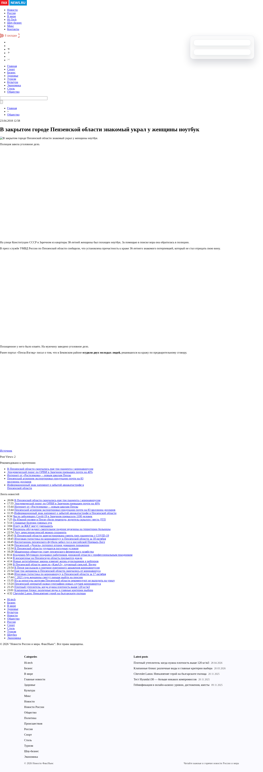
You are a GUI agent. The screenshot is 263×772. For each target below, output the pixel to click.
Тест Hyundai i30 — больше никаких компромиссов (165, 679)
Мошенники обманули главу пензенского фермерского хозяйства (54, 551)
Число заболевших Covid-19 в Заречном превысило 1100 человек (52, 516)
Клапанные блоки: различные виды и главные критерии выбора (53, 590)
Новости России (34, 706)
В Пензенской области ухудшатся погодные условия (46, 548)
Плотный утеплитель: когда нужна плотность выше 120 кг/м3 (52, 586)
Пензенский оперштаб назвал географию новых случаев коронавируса (57, 583)
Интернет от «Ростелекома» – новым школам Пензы (39, 475)
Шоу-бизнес (14, 22)
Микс (10, 25)
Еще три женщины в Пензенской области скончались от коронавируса (57, 570)
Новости (12, 9)
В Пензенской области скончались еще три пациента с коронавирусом (50, 468)
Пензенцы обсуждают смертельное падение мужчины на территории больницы (62, 529)
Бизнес (11, 72)
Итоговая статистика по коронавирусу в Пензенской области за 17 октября (60, 574)
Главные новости (34, 679)
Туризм (11, 78)
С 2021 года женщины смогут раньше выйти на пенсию (48, 577)
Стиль (11, 88)
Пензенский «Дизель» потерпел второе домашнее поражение (51, 545)
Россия (11, 13)
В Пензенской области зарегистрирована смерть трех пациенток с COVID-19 (61, 535)
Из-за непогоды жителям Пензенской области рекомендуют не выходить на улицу (64, 580)
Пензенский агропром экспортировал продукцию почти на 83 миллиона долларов (64, 509)
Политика (30, 718)
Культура (12, 82)
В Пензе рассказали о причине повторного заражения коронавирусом (57, 567)
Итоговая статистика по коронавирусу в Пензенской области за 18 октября (60, 538)
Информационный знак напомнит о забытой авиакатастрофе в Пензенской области (65, 513)
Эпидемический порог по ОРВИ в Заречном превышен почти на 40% (50, 472)
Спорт (11, 69)
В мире (11, 16)
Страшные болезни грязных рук (32, 522)
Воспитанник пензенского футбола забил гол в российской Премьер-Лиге (59, 542)
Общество (13, 91)
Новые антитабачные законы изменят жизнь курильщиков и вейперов (56, 561)
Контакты (13, 29)
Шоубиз (12, 634)
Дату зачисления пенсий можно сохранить (40, 532)
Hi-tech (11, 599)
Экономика (14, 85)
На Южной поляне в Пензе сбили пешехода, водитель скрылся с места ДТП (59, 519)
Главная (12, 66)
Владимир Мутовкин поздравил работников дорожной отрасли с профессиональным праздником (72, 554)
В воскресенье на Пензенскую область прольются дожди (47, 558)
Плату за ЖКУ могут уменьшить (33, 525)
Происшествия (33, 723)
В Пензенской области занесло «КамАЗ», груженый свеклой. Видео (54, 564)
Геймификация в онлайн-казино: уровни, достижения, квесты (172, 684)
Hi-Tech (11, 19)
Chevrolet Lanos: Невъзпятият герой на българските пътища (49, 593)
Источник (6, 450)
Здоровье (12, 75)
